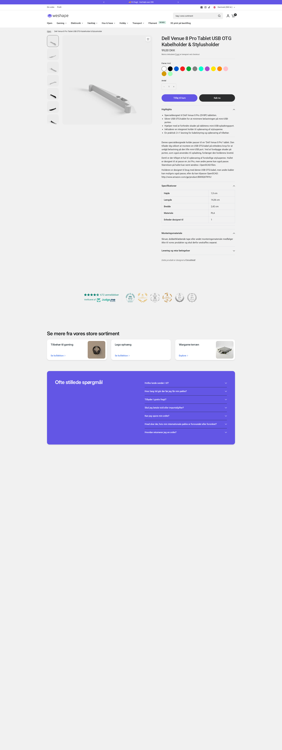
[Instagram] (205, 7)
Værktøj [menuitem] (91, 23)
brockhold (190, 260)
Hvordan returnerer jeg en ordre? (160, 432)
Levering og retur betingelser (176, 250)
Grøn (188, 68)
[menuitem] (51, 7)
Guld (164, 73)
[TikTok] (209, 7)
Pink (225, 68)
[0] (232, 16)
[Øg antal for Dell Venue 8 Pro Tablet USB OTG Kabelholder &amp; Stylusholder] (173, 87)
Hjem (49, 31)
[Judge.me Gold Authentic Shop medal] (142, 297)
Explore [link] (182, 356)
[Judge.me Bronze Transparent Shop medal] (167, 297)
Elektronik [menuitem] (76, 23)
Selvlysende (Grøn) (170, 73)
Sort (170, 68)
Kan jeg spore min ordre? (157, 416)
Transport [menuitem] (137, 23)
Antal (164, 80)
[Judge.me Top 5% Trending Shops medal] (192, 297)
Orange (219, 68)
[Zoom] (148, 39)
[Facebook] (202, 7)
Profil (59, 7)
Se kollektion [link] (57, 356)
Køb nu (217, 98)
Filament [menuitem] (152, 23)
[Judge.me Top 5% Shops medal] (179, 297)
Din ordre (50, 7)
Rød (182, 68)
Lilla (207, 68)
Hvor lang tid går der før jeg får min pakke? (166, 391)
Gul (213, 68)
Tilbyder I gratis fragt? (155, 399)
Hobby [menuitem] (123, 23)
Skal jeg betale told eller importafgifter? (164, 407)
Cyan (201, 68)
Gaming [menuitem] (60, 23)
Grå (195, 68)
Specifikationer (169, 185)
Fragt (177, 54)
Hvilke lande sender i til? (157, 383)
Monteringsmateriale (172, 233)
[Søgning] (219, 16)
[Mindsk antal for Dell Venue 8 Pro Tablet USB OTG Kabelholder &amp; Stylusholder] (164, 87)
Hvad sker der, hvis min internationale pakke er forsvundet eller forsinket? (181, 424)
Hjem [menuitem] (49, 23)
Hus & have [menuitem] (107, 23)
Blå (176, 68)
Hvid (164, 68)
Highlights (167, 109)
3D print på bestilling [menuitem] (180, 23)
